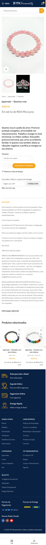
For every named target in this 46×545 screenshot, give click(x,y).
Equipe (25, 459)
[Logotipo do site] (23, 3)
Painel (4, 423)
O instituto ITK (28, 455)
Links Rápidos (29, 419)
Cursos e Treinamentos (31, 463)
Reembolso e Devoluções (32, 431)
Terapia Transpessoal (9, 487)
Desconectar (6, 444)
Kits (3, 467)
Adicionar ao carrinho (24, 166)
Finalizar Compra (29, 439)
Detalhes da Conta (8, 439)
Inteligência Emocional (10, 479)
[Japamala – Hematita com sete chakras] (12, 337)
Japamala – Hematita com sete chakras (12, 351)
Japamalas (11, 96)
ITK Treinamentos (30, 451)
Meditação (5, 483)
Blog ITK (5, 475)
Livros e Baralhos (7, 463)
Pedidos (4, 427)
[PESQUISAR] (41, 10)
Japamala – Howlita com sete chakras (34, 351)
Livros (4, 459)
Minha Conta (7, 419)
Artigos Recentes (7, 491)
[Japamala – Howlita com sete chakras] (34, 337)
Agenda (25, 467)
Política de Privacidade (31, 423)
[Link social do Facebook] (3, 520)
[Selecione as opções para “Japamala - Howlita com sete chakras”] (41, 334)
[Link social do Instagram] (7, 520)
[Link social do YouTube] (11, 520)
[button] (4, 45)
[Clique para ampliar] (6, 69)
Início (4, 96)
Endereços (5, 435)
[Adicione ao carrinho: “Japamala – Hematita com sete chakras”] (19, 334)
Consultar (33, 184)
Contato (26, 435)
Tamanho (5, 154)
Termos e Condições (30, 427)
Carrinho (26, 444)
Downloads (6, 431)
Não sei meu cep (8, 188)
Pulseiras (21, 96)
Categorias (7, 451)
